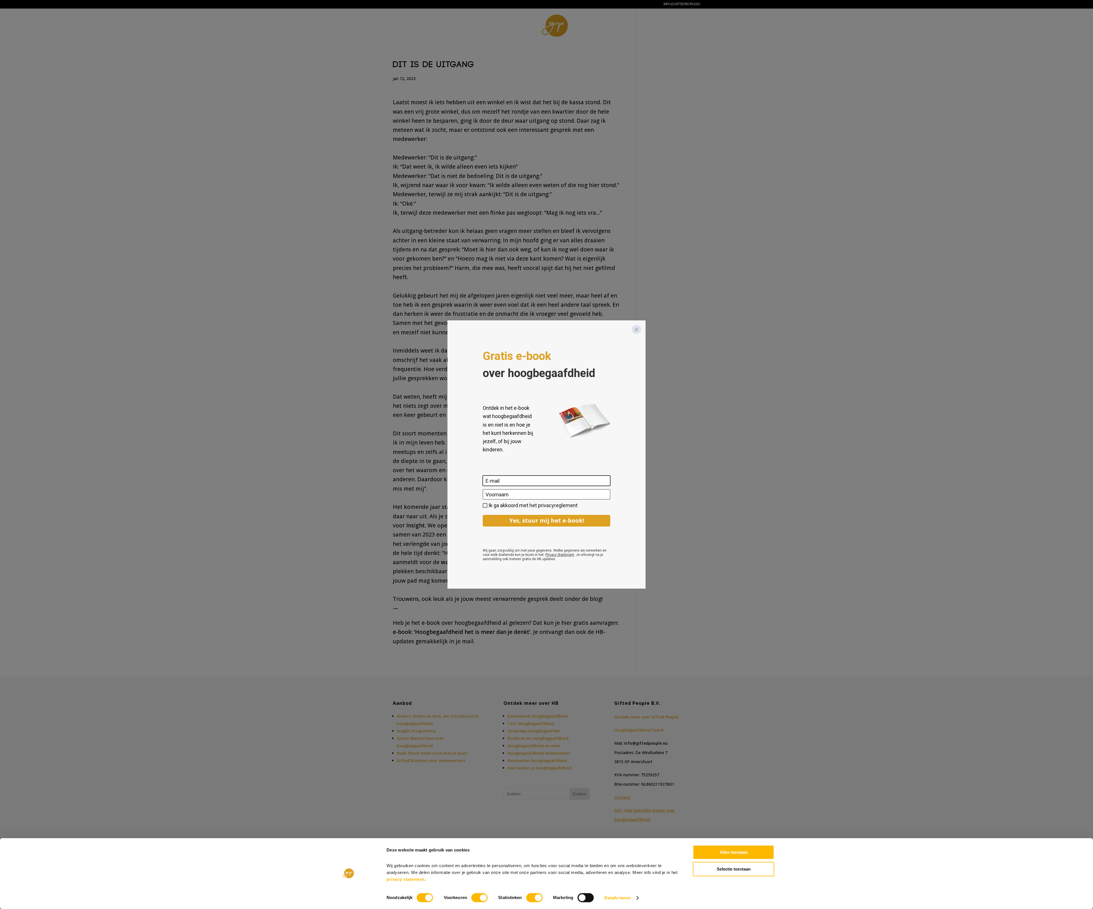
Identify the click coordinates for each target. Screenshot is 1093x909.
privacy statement (405, 879)
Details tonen (617, 897)
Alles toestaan (734, 852)
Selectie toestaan (734, 869)
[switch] (479, 897)
